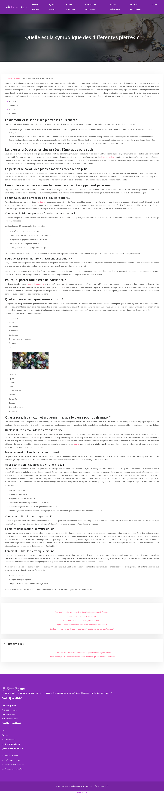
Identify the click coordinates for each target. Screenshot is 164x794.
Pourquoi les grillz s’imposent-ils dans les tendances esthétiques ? (82, 612)
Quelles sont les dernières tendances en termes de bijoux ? (82, 624)
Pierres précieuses (115, 6)
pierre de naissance (36, 284)
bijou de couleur (108, 157)
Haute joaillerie (70, 6)
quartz (76, 444)
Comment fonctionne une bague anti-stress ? (82, 620)
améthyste (41, 202)
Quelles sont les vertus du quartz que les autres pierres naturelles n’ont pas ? (82, 629)
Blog (154, 4)
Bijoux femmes (35, 6)
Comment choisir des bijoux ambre (82, 616)
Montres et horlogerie (90, 6)
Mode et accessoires (135, 6)
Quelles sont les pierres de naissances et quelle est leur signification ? (82, 652)
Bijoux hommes (52, 6)
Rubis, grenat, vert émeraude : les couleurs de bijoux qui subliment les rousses (82, 656)
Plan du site (82, 792)
